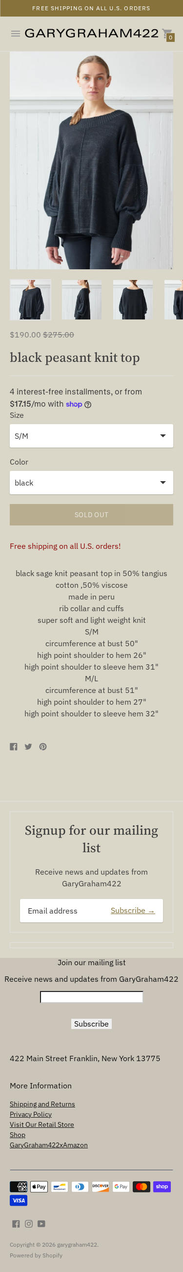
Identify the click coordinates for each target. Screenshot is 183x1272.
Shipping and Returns (42, 1104)
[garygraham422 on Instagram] (29, 1223)
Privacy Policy (31, 1114)
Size (17, 415)
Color (19, 461)
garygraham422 (77, 1244)
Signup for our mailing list (91, 839)
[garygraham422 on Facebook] (16, 1223)
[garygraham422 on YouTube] (41, 1223)
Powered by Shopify (36, 1255)
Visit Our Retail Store (42, 1124)
